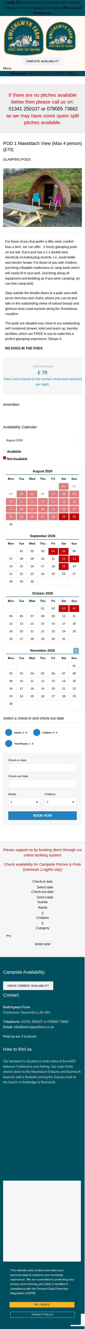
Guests (42, 902)
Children (50, 794)
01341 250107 (39, 73)
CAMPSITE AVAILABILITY (42, 61)
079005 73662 (64, 73)
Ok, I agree (42, 1304)
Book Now (42, 944)
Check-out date (18, 776)
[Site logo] (24, 36)
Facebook (29, 1036)
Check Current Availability (28, 985)
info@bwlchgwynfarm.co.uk (34, 1027)
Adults (12, 794)
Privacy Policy (42, 1314)
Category (42, 928)
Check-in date (17, 760)
